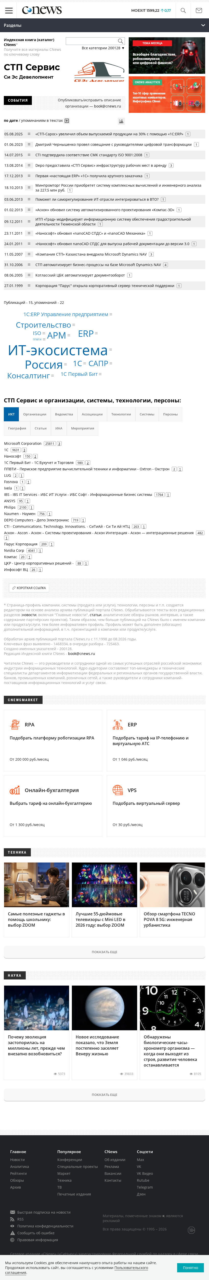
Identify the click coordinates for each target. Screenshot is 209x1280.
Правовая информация (37, 1239)
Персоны (170, 414)
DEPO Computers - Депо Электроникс (36, 520)
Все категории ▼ (103, 47)
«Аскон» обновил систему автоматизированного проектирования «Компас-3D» (104, 209)
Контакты (112, 1180)
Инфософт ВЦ (16, 569)
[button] (183, 10)
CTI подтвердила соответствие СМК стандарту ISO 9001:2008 (88, 154)
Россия (44, 364)
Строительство (43, 324)
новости (29, 614)
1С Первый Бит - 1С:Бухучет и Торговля (39, 462)
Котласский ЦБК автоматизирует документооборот (80, 275)
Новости (17, 1159)
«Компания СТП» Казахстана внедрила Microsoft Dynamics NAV (91, 254)
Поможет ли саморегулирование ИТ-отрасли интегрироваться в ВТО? (97, 199)
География (17, 428)
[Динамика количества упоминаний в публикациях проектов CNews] (121, 121)
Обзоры (17, 1180)
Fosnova (11, 481)
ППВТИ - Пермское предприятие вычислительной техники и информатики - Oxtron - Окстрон (86, 468)
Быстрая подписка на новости (44, 1212)
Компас (10, 556)
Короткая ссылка (31, 588)
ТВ (59, 1187)
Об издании (114, 1159)
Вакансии (112, 1173)
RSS (20, 1219)
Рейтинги (18, 1173)
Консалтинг (28, 375)
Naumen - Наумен (19, 513)
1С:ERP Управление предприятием (65, 314)
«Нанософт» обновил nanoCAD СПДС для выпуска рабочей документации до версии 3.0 (112, 243)
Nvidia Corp (14, 550)
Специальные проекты (77, 1166)
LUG (7, 475)
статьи (95, 614)
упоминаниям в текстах (42, 120)
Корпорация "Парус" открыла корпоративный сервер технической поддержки (104, 285)
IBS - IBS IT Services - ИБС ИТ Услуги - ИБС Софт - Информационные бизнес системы (78, 494)
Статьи (41, 428)
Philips (10, 507)
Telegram (145, 1187)
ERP (86, 333)
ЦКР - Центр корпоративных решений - (39, 563)
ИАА (58, 428)
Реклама (111, 1166)
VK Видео (145, 1173)
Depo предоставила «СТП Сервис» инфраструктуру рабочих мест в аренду (100, 165)
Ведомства (64, 414)
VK (139, 1166)
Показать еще (104, 952)
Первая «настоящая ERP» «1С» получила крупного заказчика (88, 175)
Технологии (121, 414)
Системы (147, 414)
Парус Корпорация (20, 544)
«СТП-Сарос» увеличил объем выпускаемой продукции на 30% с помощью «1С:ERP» (109, 133)
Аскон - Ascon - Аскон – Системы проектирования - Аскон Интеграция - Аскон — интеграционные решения (99, 532)
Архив (15, 1187)
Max (140, 1159)
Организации (34, 414)
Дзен (141, 1194)
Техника (64, 1180)
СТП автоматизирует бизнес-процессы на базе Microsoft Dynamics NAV (98, 264)
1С (77, 363)
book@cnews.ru (107, 106)
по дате (11, 120)
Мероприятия (82, 428)
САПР (98, 363)
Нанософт (12, 456)
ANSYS (9, 500)
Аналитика (19, 1166)
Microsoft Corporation (23, 443)
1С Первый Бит (79, 373)
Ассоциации (92, 414)
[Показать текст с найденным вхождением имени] (67, 121)
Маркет (64, 1173)
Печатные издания (74, 1194)
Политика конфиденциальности (45, 1226)
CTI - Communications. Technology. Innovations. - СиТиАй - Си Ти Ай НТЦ (67, 526)
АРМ (56, 335)
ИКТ (11, 414)
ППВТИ (37, 339)
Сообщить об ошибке (36, 1232)
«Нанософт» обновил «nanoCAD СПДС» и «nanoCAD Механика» (90, 233)
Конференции (69, 1159)
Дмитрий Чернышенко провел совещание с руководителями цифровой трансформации (113, 144)
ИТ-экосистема (58, 349)
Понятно (190, 1267)
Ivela (8, 488)
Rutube (143, 1180)
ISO (37, 333)
